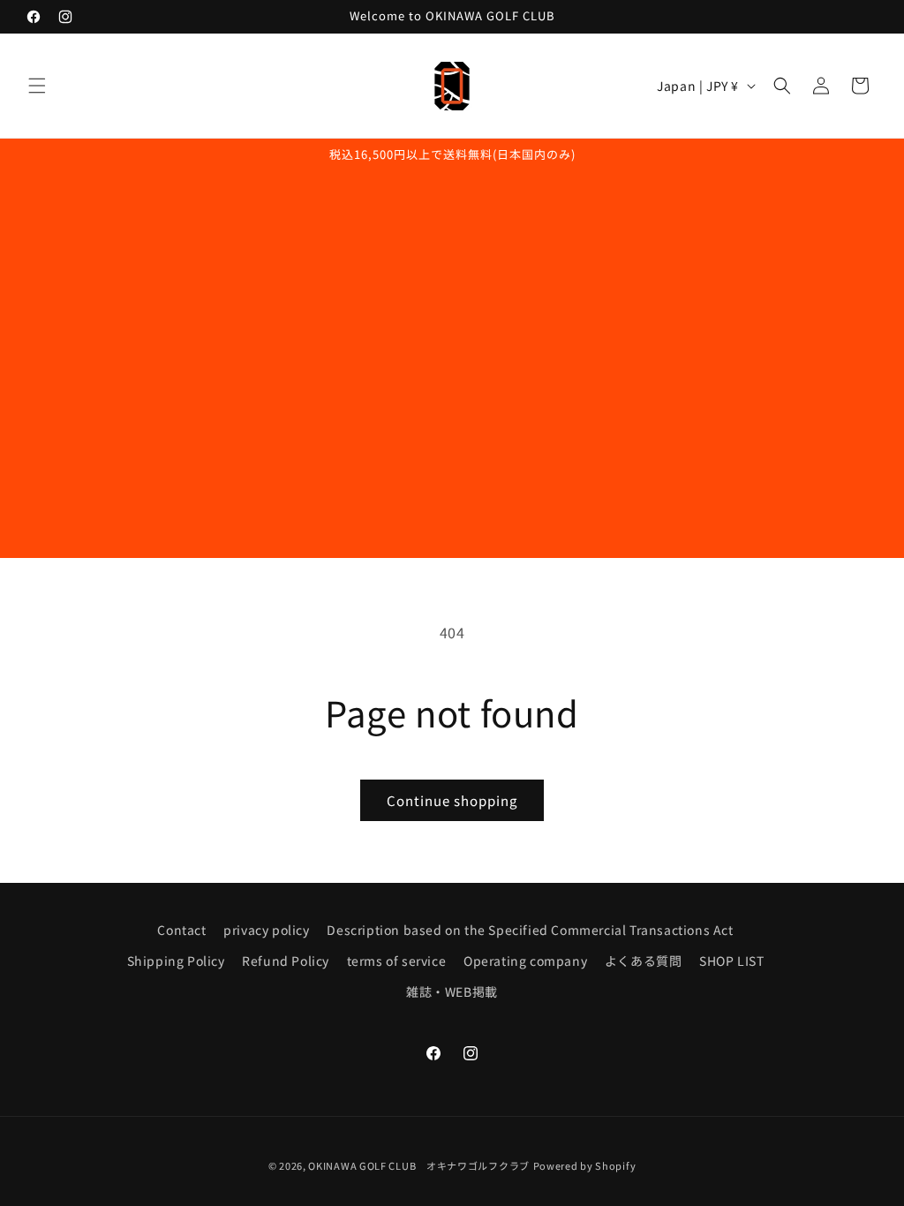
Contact (181, 929)
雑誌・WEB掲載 (452, 991)
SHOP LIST (731, 960)
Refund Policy (285, 960)
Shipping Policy (176, 960)
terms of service (397, 960)
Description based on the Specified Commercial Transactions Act (530, 929)
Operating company (525, 960)
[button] (37, 85)
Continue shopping (452, 800)
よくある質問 (643, 960)
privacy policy (266, 929)
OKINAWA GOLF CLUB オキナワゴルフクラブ (419, 1165)
